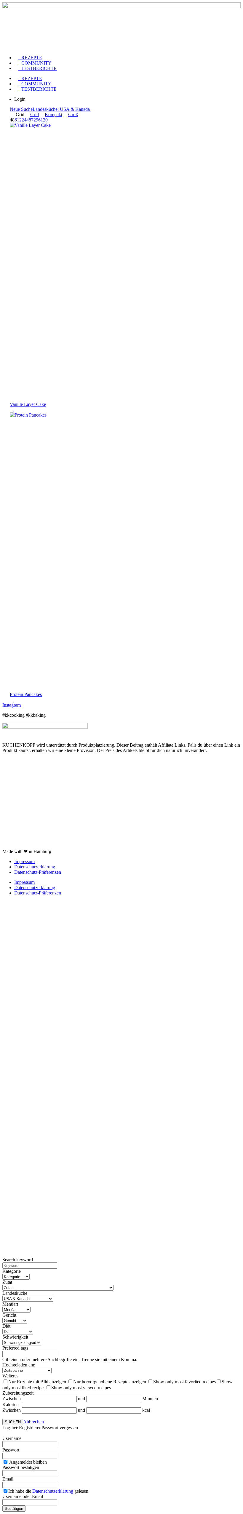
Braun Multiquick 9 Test (25, 841)
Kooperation (14, 760)
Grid (34, 114)
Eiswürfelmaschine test (23, 810)
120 (44, 119)
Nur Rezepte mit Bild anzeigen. (37, 1381)
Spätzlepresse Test (19, 800)
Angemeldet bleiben (27, 1462)
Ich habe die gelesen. (48, 1491)
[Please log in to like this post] (11, 409)
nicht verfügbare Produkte (26, 780)
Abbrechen (33, 1421)
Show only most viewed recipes (81, 1387)
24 (24, 119)
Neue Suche (21, 109)
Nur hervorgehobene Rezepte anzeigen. (110, 1381)
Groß (73, 114)
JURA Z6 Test (16, 820)
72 (33, 119)
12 (19, 119)
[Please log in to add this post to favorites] (14, 409)
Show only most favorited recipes (184, 1381)
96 (38, 119)
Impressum (24, 861)
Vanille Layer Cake (28, 404)
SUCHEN (13, 1422)
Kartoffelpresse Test (21, 790)
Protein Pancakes (26, 694)
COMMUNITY (35, 62)
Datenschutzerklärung (34, 866)
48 (28, 119)
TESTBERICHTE (37, 68)
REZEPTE (30, 57)
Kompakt (53, 114)
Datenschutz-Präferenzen (37, 872)
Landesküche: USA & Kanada (62, 109)
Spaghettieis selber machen (27, 830)
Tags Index (12, 770)
